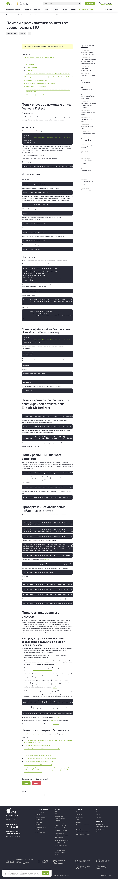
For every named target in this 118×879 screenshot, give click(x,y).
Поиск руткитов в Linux (88, 75)
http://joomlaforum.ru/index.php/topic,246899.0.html (40, 758)
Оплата (55, 9)
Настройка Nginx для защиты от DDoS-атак (87, 53)
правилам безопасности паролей (42, 669)
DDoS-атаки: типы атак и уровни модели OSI (88, 88)
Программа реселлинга (83, 834)
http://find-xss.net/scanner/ (32, 734)
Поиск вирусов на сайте (88, 133)
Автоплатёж (100, 829)
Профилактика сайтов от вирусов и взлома (88, 190)
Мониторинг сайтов (61, 828)
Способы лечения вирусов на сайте (86, 169)
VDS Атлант (38, 819)
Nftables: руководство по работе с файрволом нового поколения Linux (88, 61)
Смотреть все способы (13, 836)
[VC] (14, 827)
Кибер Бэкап (59, 837)
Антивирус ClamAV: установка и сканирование (86, 161)
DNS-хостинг (59, 855)
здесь (55, 687)
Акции (65, 9)
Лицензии (61, 845)
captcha (53, 720)
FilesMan (46, 559)
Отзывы (78, 822)
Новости (98, 812)
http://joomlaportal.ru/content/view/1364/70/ (37, 755)
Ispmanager (58, 847)
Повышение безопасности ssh (86, 69)
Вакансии (73, 9)
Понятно (45, 873)
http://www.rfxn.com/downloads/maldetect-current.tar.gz (48, 137)
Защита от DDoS (60, 842)
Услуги (27, 9)
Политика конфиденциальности (59, 875)
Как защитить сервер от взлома (88, 153)
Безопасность (26, 794)
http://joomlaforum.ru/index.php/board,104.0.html (38, 761)
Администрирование (61, 830)
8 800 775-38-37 (13, 815)
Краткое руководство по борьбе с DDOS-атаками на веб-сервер (88, 96)
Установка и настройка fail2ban (88, 113)
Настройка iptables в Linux (87, 127)
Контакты (79, 814)
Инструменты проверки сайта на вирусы (88, 81)
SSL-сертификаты (60, 825)
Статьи (98, 814)
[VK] (8, 827)
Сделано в (104, 875)
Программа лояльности (83, 824)
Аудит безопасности (87, 176)
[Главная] (9, 3)
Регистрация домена (61, 823)
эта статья (56, 723)
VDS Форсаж (38, 814)
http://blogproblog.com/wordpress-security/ (37, 745)
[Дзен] (17, 827)
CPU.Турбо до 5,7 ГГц (41, 817)
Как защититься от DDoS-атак (86, 120)
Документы (79, 817)
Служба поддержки (102, 826)
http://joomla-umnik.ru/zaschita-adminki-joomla (38, 764)
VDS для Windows (40, 832)
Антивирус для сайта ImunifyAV (87, 146)
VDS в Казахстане (40, 830)
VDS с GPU (38, 824)
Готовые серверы (40, 812)
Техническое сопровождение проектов (60, 818)
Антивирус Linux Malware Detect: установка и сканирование (88, 105)
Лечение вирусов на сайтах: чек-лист (87, 139)
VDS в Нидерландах (40, 827)
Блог (46, 9)
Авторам (98, 817)
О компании (79, 812)
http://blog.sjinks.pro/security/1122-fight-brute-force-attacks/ (42, 748)
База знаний (99, 824)
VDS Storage (38, 822)
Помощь (37, 9)
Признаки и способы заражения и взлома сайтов (87, 182)
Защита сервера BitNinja (62, 840)
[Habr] (11, 827)
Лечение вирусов (38, 794)
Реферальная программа (83, 831)
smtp (58, 717)
